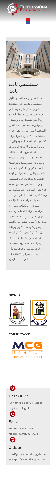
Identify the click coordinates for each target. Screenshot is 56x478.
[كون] (28, 358)
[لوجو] (28, 326)
